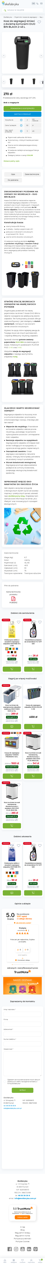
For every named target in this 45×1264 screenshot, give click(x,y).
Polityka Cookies (22, 1241)
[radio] (7, 649)
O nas (22, 1227)
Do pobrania (13, 180)
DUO (18, 342)
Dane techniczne (32, 174)
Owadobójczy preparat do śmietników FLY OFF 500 (33, 641)
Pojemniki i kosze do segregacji (26, 17)
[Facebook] (10, 1249)
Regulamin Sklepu (22, 1233)
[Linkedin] (29, 1249)
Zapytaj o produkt (22, 114)
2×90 (11, 347)
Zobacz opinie (22, 1217)
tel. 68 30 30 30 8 (10, 1105)
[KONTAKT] (41, 3)
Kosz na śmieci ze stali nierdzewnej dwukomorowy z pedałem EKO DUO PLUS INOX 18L (12, 806)
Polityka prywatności (22, 1239)
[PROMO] (12, 637)
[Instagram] (16, 1249)
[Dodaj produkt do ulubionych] (39, 22)
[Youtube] (23, 1249)
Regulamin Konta (22, 1236)
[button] (33, 726)
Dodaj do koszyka (12, 893)
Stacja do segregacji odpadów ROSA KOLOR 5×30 (33, 707)
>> (41, 81)
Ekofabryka (8, 17)
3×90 (19, 347)
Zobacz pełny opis (11, 161)
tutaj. (15, 357)
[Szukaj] (4, 10)
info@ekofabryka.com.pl (12, 1108)
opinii (24, 917)
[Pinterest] (35, 1249)
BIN (22, 342)
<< (3, 81)
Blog (23, 1230)
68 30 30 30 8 (24, 1195)
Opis (13, 174)
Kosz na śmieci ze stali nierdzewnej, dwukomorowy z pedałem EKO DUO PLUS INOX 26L (33, 756)
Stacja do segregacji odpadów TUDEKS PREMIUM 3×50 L (12, 754)
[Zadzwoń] (37, 3)
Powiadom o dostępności (22, 108)
